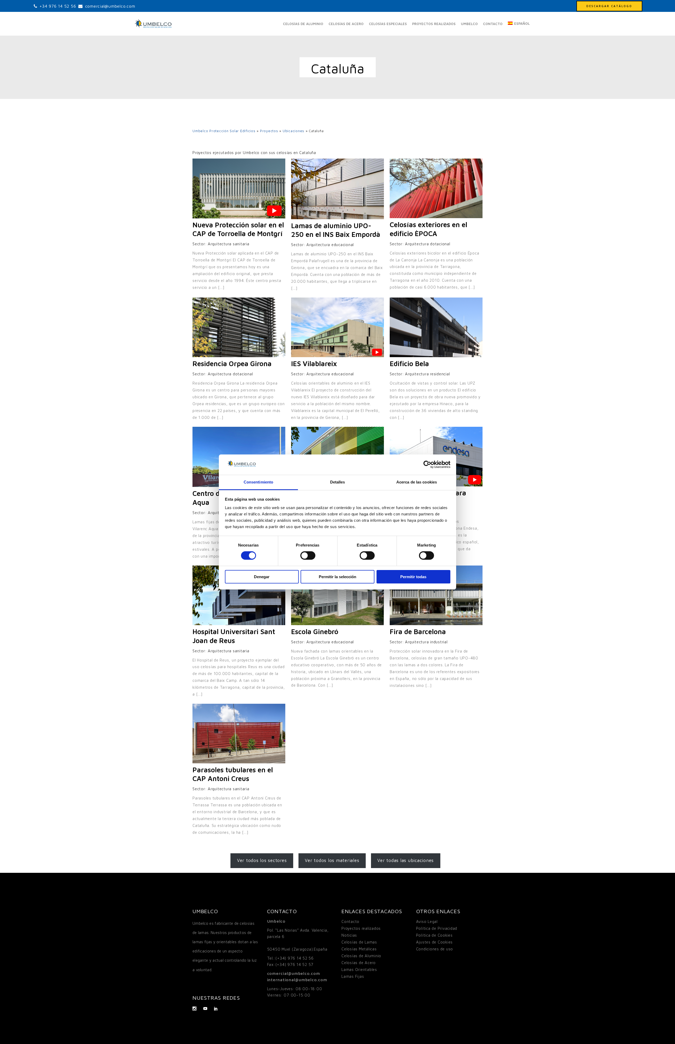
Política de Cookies (434, 935)
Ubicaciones (293, 131)
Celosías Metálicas (359, 949)
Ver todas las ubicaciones (405, 860)
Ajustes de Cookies (434, 942)
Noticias (349, 935)
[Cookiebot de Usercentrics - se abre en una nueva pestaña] (427, 464)
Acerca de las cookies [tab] (416, 482)
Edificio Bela (409, 363)
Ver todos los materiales (332, 860)
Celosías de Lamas (359, 942)
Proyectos (269, 131)
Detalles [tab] (337, 482)
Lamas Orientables (359, 969)
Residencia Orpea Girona (232, 363)
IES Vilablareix (314, 363)
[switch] (307, 555)
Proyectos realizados (361, 928)
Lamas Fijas (352, 976)
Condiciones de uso (434, 949)
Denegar (261, 576)
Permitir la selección (337, 576)
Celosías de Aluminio (361, 956)
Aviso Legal (427, 921)
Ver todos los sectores (262, 860)
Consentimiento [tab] (258, 482)
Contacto (350, 921)
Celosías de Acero (358, 962)
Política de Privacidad (436, 928)
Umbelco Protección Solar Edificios (223, 131)
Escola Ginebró (314, 631)
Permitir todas (413, 576)
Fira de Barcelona (418, 631)
